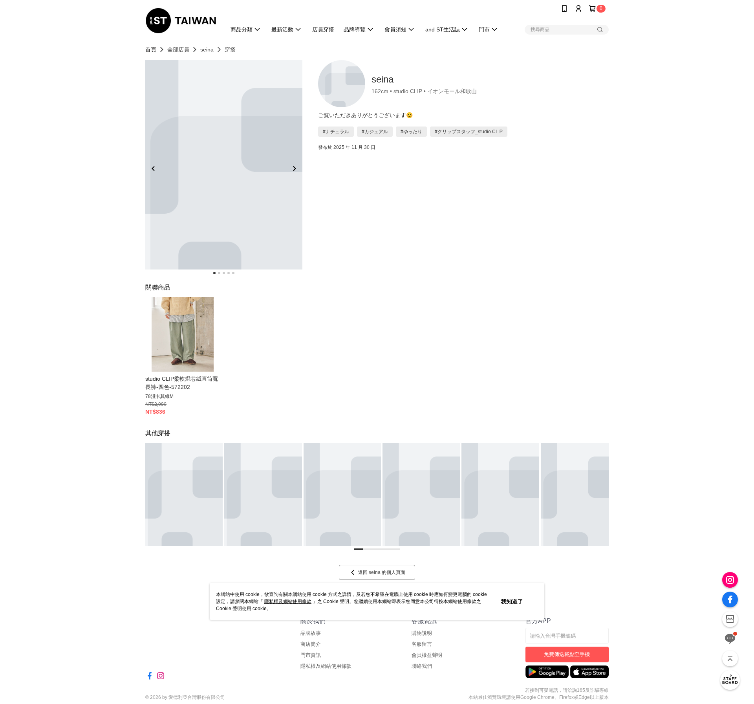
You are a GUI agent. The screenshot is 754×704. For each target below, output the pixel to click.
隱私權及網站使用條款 (287, 601)
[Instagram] (730, 580)
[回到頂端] (730, 658)
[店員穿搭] (730, 680)
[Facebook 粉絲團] (730, 599)
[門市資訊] (730, 619)
